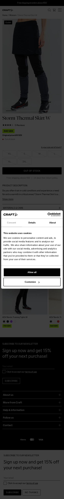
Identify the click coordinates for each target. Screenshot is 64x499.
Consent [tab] (11, 222)
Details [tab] (32, 222)
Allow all (32, 272)
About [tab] (52, 222)
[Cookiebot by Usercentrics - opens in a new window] (48, 214)
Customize (30, 282)
